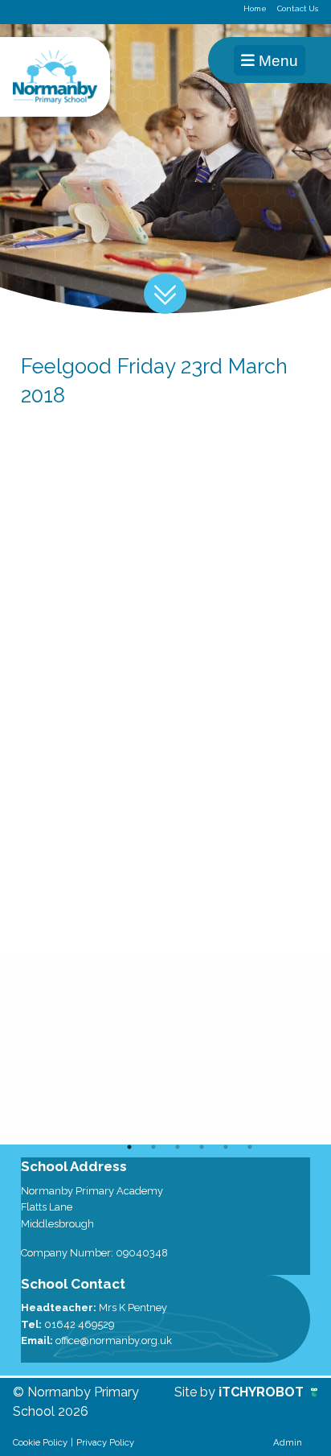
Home (255, 8)
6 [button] (250, 1147)
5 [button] (226, 1147)
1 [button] (129, 1147)
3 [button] (178, 1147)
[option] (165, 1051)
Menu (276, 60)
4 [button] (202, 1147)
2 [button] (153, 1147)
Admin (287, 1442)
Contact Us (297, 8)
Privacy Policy (105, 1442)
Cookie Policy (40, 1442)
